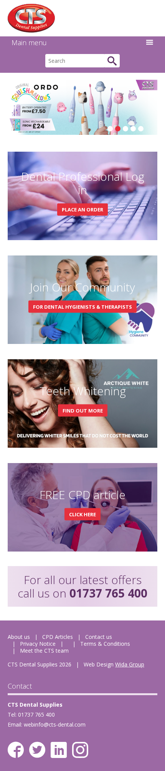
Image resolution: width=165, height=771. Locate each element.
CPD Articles (57, 636)
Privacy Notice (38, 643)
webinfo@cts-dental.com (55, 724)
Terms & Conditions (105, 643)
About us (19, 636)
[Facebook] (16, 750)
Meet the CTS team (44, 650)
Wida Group (129, 664)
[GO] (112, 60)
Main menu (29, 42)
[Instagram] (80, 750)
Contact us (98, 636)
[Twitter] (37, 750)
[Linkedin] (59, 750)
